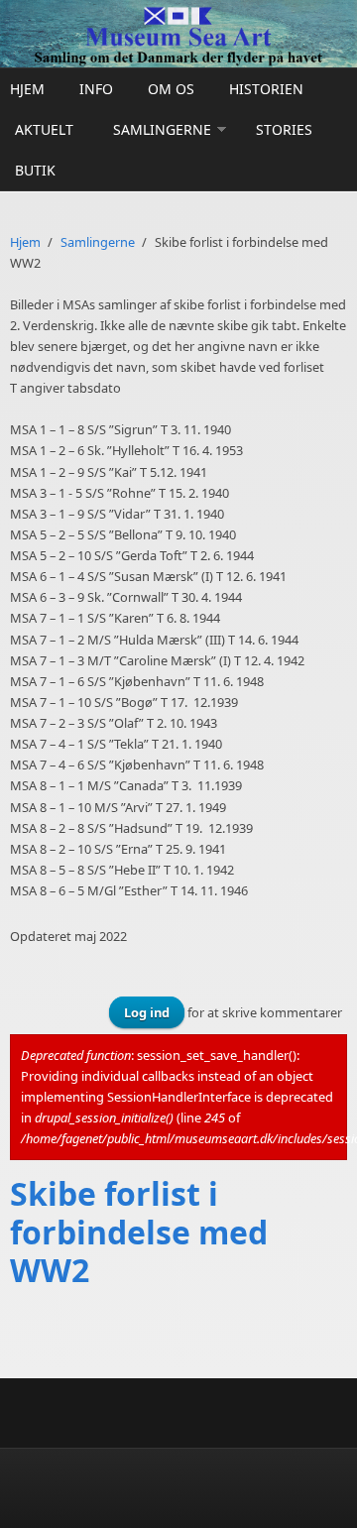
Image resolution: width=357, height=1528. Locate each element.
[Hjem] (178, 33)
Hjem (27, 88)
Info (96, 88)
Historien (266, 88)
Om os (171, 88)
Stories (284, 129)
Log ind (147, 1012)
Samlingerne (162, 129)
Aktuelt (44, 129)
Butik (35, 170)
